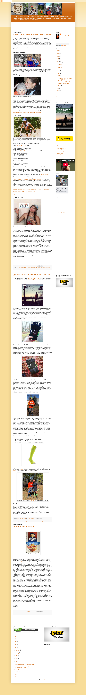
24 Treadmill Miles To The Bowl (23, 526)
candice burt (24, 267)
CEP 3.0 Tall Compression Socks (33, 278)
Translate (64, 45)
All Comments (60, 99)
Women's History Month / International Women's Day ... (25, 664)
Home (33, 617)
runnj (46, 612)
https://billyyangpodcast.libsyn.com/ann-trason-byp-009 (24, 191)
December (60, 62)
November (60, 64)
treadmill (28, 521)
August (59, 69)
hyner (17, 612)
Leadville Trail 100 (21, 150)
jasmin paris (44, 267)
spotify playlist (21, 561)
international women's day (37, 267)
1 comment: (33, 518)
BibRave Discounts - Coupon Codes (63, 154)
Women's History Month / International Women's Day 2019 (32, 35)
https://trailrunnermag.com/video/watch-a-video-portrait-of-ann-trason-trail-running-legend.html (31, 194)
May (59, 73)
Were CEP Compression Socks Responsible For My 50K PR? (64, 81)
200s (17, 267)
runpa (48, 612)
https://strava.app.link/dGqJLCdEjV (39, 350)
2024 (58, 53)
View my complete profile (64, 35)
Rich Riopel (32, 500)
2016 (16, 676)
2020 (58, 59)
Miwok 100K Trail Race (21, 152)
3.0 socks (21, 469)
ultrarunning (41, 521)
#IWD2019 (15, 50)
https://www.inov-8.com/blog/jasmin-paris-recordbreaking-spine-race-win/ (27, 112)
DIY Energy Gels (60, 153)
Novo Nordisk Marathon (26, 612)
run (38, 612)
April (59, 75)
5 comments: (33, 611)
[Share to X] (40, 266)
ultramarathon (32, 521)
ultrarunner (37, 521)
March (59, 76)
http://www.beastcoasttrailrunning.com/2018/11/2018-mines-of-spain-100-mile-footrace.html (31, 189)
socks (20, 521)
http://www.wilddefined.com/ (31, 226)
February (59, 85)
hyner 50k (20, 612)
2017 (58, 90)
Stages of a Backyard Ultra (61, 148)
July (59, 70)
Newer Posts (16, 617)
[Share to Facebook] (41, 266)
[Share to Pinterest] (42, 266)
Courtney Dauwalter (17, 72)
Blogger (45, 679)
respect (18, 268)
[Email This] (37, 266)
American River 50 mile (21, 145)
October (59, 65)
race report (28, 384)
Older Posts (49, 617)
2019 (58, 61)
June (59, 72)
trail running (25, 521)
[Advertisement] (64, 235)
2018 (58, 88)
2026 (58, 50)
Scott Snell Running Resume (62, 147)
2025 (16, 638)
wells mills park (45, 521)
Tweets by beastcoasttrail (60, 212)
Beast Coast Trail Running (66, 34)
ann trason (20, 267)
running (17, 521)
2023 (58, 55)
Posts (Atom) (20, 619)
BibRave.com (25, 280)
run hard (41, 612)
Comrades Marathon (44, 174)
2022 (58, 56)
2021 (58, 58)
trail (22, 521)
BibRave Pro (35, 279)
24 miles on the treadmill (44, 556)
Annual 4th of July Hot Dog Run (62, 149)
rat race (32, 612)
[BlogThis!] (39, 266)
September (60, 67)
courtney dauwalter (30, 267)
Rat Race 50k (31, 381)
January (59, 86)
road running (36, 612)
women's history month (23, 268)
